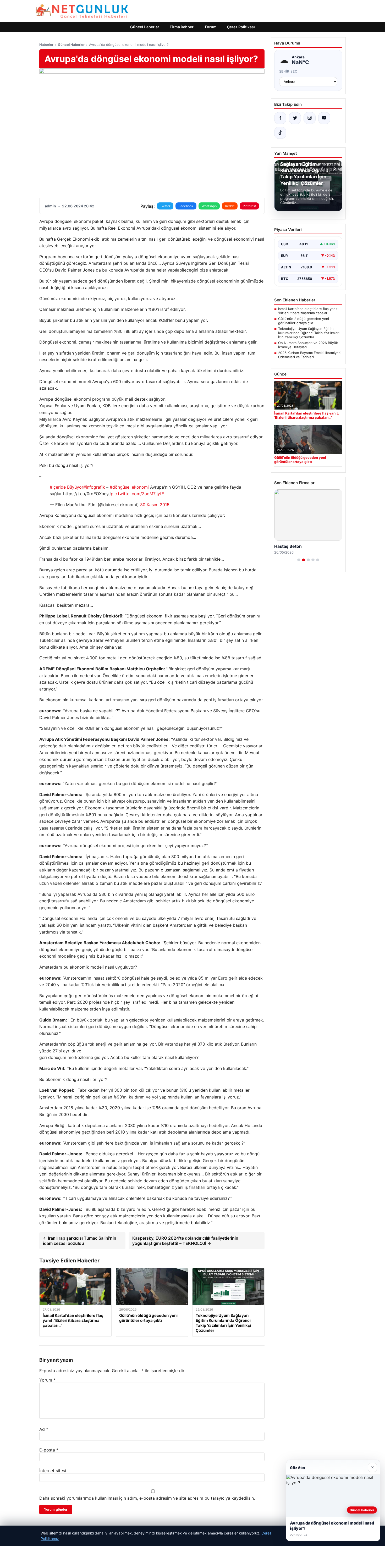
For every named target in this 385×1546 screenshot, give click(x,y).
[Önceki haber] (322, 168)
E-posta (48, 1450)
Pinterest (249, 206)
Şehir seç (288, 71)
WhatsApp (209, 206)
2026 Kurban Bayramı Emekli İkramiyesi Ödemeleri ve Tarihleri (309, 355)
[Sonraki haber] (333, 168)
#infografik (94, 487)
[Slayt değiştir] (298, 560)
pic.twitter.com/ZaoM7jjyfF (137, 493)
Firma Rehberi (182, 27)
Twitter (165, 206)
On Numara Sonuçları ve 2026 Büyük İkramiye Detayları (308, 345)
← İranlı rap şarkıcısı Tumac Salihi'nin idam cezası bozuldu (79, 1240)
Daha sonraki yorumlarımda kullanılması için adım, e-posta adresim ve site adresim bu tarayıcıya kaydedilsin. (147, 1498)
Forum (211, 27)
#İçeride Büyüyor (66, 487)
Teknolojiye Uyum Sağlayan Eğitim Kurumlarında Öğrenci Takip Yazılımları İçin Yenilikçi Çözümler (308, 333)
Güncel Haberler (144, 27)
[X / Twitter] (295, 118)
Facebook (186, 206)
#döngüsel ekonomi (129, 487)
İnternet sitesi (52, 1470)
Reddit (229, 206)
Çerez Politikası (241, 27)
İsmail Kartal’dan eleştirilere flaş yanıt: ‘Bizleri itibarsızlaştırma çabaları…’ (308, 311)
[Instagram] (310, 118)
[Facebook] (280, 118)
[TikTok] (280, 133)
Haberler (46, 44)
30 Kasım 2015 (154, 504)
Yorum (47, 1380)
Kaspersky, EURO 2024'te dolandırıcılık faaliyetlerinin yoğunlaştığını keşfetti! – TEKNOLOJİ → (185, 1240)
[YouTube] (324, 118)
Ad (43, 1429)
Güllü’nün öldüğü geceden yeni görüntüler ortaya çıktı (303, 321)
